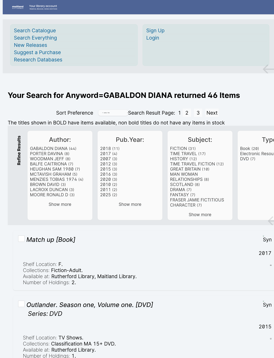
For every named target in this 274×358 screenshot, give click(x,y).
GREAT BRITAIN (185, 169)
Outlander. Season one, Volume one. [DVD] (89, 304)
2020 (105, 179)
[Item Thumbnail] (267, 239)
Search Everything (35, 38)
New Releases (30, 45)
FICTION (178, 148)
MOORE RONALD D (49, 194)
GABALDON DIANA (49, 148)
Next (212, 113)
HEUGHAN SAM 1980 (52, 169)
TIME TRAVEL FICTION (192, 163)
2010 (105, 184)
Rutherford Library (72, 276)
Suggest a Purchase (37, 52)
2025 (105, 194)
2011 (105, 189)
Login (152, 38)
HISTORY (179, 158)
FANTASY (179, 194)
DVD (244, 158)
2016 (105, 174)
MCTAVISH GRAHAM (50, 174)
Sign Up (155, 30)
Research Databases (38, 60)
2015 (105, 169)
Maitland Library (116, 276)
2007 (105, 158)
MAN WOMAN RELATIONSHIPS (186, 177)
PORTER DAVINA (46, 153)
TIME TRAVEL (183, 153)
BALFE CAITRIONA (48, 163)
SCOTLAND (181, 184)
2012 (105, 163)
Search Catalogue (35, 30)
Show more (60, 204)
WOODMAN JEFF (47, 158)
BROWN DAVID (44, 184)
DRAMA (177, 189)
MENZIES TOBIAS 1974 (53, 179)
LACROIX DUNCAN (49, 189)
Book (245, 148)
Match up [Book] (50, 239)
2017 (105, 153)
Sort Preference (74, 113)
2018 (105, 148)
